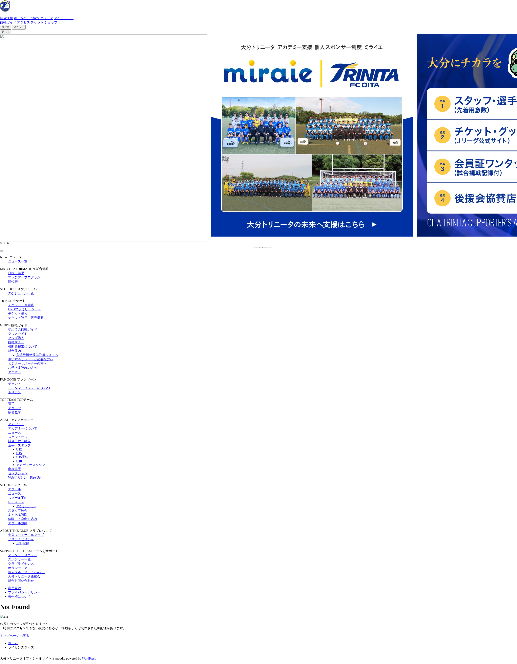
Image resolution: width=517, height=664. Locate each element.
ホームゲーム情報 (27, 18)
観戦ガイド (8, 22)
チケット (37, 22)
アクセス (23, 22)
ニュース (46, 18)
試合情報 (6, 18)
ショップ (50, 22)
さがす (5, 27)
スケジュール (64, 18)
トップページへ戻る (14, 635)
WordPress (89, 658)
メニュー (19, 27)
